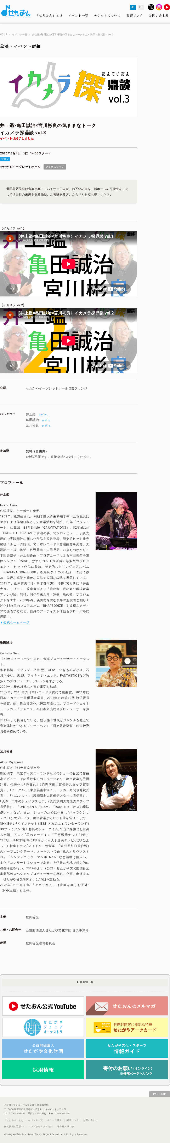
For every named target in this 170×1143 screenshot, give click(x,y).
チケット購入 (54, 1120)
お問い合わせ (159, 15)
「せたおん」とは (49, 15)
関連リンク (134, 15)
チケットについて (107, 15)
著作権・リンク (65, 1126)
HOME (3, 34)
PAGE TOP (159, 1094)
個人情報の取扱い (14, 1126)
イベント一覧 (78, 15)
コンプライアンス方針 (40, 1126)
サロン (5, 159)
